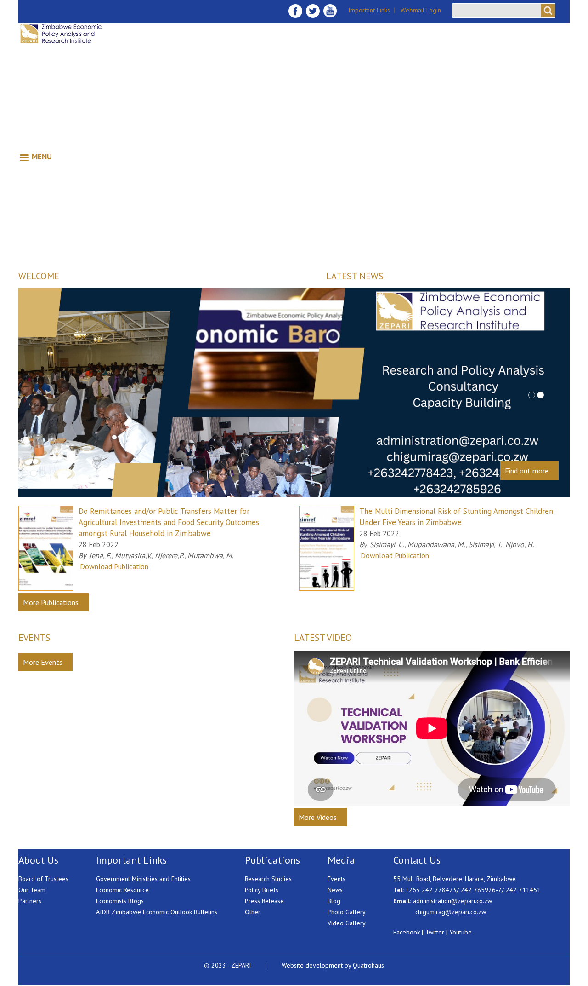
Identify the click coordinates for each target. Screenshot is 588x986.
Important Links (369, 10)
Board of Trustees (43, 879)
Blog (334, 901)
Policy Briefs (261, 890)
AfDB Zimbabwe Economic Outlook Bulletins (156, 912)
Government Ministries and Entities (143, 879)
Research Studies (268, 879)
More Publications (51, 602)
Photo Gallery (347, 912)
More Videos (318, 817)
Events (336, 879)
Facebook (406, 932)
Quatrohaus (368, 965)
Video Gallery (347, 923)
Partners (29, 901)
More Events (42, 662)
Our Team (31, 890)
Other (252, 912)
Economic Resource (122, 890)
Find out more (526, 470)
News (335, 890)
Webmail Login (421, 10)
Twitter (434, 932)
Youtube (460, 932)
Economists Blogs (120, 901)
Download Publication (114, 566)
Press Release (264, 901)
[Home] (74, 34)
